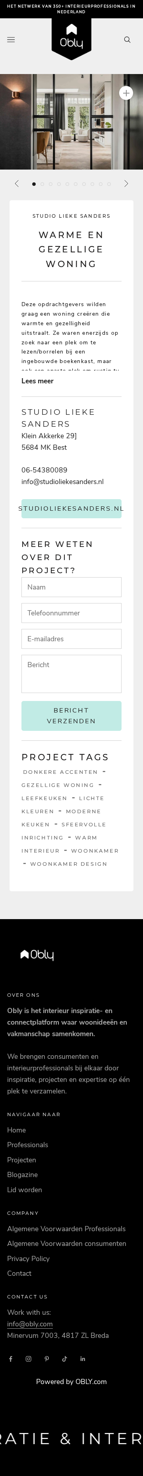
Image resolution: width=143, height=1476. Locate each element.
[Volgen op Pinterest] (46, 1359)
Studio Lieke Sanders (72, 216)
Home (16, 1130)
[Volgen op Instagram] (28, 1359)
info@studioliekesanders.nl (62, 481)
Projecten (21, 1160)
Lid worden (24, 1190)
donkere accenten (61, 772)
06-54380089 (44, 470)
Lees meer (37, 381)
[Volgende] (126, 183)
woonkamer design (69, 864)
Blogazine (22, 1174)
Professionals (27, 1145)
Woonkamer (95, 850)
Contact (19, 1273)
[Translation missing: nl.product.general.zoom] (126, 93)
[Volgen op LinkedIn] (83, 1359)
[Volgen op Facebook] (10, 1359)
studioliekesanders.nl (71, 508)
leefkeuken (44, 798)
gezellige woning (58, 785)
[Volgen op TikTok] (64, 1359)
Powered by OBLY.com (71, 1381)
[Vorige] (17, 183)
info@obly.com (30, 1324)
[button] (71, 122)
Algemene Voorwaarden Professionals (66, 1229)
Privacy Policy (28, 1258)
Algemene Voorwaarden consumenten (66, 1243)
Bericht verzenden (72, 716)
